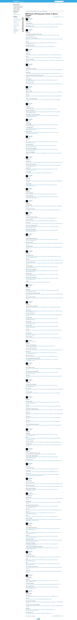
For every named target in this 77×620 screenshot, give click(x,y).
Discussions (22, 1)
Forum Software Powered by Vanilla (38, 619)
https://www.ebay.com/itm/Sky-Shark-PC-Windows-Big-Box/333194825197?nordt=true (39, 599)
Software (15, 28)
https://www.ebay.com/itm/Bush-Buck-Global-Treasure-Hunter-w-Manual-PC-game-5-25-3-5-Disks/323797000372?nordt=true (44, 349)
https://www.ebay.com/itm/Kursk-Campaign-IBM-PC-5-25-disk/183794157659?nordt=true (39, 172)
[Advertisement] (44, 7)
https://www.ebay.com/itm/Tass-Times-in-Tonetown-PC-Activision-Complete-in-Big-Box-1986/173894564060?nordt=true (44, 442)
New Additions (45, 11)
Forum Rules (28, 11)
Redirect (15, 32)
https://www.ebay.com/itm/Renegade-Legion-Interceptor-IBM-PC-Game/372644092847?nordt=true (40, 46)
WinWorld (16, 1)
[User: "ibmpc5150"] (27, 19)
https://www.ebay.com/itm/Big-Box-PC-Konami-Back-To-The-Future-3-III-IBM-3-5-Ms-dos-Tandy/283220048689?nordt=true (44, 483)
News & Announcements (17, 19)
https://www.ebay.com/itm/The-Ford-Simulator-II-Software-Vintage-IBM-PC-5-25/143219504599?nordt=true (42, 471)
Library (41, 11)
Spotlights (35, 11)
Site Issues (15, 22)
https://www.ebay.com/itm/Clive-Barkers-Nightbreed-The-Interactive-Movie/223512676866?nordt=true (41, 454)
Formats (31, 11)
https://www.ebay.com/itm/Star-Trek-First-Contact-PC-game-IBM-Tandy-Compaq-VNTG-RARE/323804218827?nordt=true (44, 460)
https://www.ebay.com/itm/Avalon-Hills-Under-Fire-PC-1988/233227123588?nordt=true (39, 613)
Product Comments (16, 25)
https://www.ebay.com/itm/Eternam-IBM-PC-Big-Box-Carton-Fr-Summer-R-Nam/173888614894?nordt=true (42, 516)
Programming (16, 31)
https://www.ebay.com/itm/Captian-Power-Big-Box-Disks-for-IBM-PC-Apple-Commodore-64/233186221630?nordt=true (43, 54)
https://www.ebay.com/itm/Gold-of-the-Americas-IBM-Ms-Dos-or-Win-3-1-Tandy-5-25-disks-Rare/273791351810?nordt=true (44, 24)
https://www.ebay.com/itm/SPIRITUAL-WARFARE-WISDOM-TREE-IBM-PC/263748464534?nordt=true (41, 220)
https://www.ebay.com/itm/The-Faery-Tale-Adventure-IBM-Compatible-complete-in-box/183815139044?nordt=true (43, 584)
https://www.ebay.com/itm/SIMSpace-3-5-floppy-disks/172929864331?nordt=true (38, 282)
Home (39, 11)
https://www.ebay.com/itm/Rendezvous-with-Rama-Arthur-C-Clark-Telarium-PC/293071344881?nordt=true (42, 356)
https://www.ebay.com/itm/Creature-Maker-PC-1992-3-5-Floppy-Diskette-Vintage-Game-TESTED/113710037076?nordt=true (44, 223)
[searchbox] (59, 1)
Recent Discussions (17, 14)
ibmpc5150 (30, 18)
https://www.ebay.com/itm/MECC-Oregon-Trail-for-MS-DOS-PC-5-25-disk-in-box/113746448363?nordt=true (42, 596)
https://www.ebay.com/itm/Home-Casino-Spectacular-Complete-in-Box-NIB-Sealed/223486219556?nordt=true (42, 468)
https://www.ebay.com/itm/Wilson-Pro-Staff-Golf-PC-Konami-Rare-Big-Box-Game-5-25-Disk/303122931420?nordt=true (43, 337)
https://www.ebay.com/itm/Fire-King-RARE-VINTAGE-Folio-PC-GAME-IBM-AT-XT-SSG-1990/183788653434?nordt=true (44, 57)
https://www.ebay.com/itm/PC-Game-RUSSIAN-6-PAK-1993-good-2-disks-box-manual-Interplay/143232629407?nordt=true (44, 162)
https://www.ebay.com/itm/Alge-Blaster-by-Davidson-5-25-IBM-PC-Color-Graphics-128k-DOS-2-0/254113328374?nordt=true (44, 260)
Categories (15, 13)
